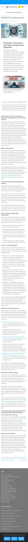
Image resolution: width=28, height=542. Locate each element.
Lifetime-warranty (5, 501)
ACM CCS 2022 (19, 457)
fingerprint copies (7, 458)
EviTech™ (4, 1)
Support (22, 1)
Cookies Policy (4, 483)
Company (12, 3)
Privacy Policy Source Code (7, 480)
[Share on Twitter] (10, 102)
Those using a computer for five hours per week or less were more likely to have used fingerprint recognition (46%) (13, 355)
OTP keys (16, 423)
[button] (2, 7)
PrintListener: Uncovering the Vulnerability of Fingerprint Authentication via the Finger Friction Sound (12, 177)
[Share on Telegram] (25, 102)
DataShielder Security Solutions (8, 521)
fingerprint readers (22, 458)
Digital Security (6, 16)
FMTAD (15, 21)
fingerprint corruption (15, 458)
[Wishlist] (23, 7)
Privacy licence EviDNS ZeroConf (8, 491)
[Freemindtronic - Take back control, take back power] (11, 7)
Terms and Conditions (6, 475)
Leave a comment (23, 460)
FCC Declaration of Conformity (8, 498)
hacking (7, 460)
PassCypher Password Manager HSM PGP (11, 526)
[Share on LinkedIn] (20, 102)
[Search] (4, 7)
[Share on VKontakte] (18, 102)
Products (9, 1)
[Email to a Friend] (13, 102)
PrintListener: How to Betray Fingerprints (12, 17)
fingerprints (3, 460)
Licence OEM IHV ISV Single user (8, 488)
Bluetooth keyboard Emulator (8, 513)
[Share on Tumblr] (22, 102)
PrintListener (11, 460)
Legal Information (5, 481)
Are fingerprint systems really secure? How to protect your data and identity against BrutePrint (13, 401)
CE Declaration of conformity (7, 495)
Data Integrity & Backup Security (8, 518)
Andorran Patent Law (6, 485)
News (18, 1)
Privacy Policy (4, 478)
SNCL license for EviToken (7, 486)
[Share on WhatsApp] (3, 102)
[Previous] (5, 82)
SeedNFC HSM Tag (5, 529)
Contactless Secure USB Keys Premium (10, 515)
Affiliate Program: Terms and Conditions (10, 476)
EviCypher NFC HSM (20, 418)
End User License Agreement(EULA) (9, 490)
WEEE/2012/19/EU (5, 500)
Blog (14, 1)
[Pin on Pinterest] (15, 102)
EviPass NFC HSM (10, 418)
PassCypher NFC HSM (6, 523)
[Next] (22, 82)
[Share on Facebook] (6, 102)
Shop (17, 3)
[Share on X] (8, 102)
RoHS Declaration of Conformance (9, 496)
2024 (2, 16)
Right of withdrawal (5, 493)
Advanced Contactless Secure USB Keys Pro (11, 510)
